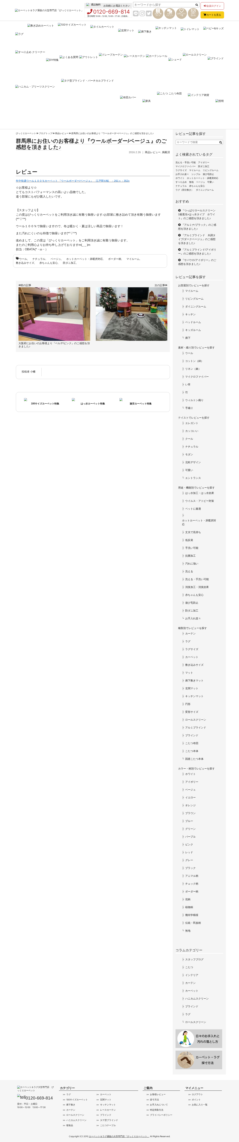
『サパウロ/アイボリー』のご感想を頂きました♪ (197, 262)
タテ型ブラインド (109, 1120)
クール (189, 438)
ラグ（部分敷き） (184, 190)
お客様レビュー (158, 1094)
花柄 (187, 899)
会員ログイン (214, 5)
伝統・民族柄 (193, 922)
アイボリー (203, 162)
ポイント (196, 1099)
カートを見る (214, 14)
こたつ (189, 967)
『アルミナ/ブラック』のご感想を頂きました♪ (197, 226)
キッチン (190, 314)
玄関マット (191, 688)
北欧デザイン (193, 462)
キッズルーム (193, 329)
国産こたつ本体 (194, 758)
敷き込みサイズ (25, 262)
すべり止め (181, 182)
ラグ (187, 641)
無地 (191, 182)
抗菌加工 (190, 555)
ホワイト (180, 178)
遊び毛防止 (208, 174)
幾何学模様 (191, 914)
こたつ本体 (191, 751)
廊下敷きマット (194, 680)
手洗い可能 (191, 547)
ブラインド (191, 735)
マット (189, 672)
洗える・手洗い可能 (186, 162)
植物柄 (189, 907)
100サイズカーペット (77, 1099)
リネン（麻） (193, 368)
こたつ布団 (191, 743)
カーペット (191, 657)
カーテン (190, 633)
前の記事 (26, 285)
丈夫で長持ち (193, 532)
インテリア (191, 975)
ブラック (190, 867)
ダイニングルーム (205, 190)
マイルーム (132, 258)
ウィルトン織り (194, 400)
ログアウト (197, 1094)
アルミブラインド (195, 727)
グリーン (190, 828)
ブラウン (190, 813)
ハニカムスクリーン (197, 998)
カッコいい (191, 430)
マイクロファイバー (186, 166)
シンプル (195, 174)
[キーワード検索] (220, 142)
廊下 (187, 337)
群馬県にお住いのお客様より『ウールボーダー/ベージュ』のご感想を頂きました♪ (112, 133)
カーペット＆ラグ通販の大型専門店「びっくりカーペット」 (119, 1136)
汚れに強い (191, 563)
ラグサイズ (181, 170)
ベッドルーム (193, 322)
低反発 (189, 540)
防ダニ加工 (69, 262)
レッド (189, 852)
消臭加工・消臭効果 (197, 587)
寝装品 (69, 1125)
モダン (189, 454)
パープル (190, 836)
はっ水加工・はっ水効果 (199, 493)
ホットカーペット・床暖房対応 (84, 258)
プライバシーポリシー (161, 1115)
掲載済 (166, 152)
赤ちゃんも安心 (48, 262)
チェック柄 (191, 883)
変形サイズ (191, 711)
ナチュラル (38, 258)
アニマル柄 (191, 875)
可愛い (210, 182)
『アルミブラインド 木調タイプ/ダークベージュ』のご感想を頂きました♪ (196, 239)
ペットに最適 (193, 508)
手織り (189, 407)
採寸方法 (154, 1099)
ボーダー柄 (114, 258)
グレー (189, 860)
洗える (189, 571)
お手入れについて (159, 1104)
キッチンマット (194, 696)
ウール (23, 258)
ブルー (189, 820)
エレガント (191, 423)
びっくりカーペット (26, 133)
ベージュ (56, 258)
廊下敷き (70, 1104)
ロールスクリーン (195, 719)
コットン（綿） (194, 360)
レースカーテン (108, 1110)
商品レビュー (62, 133)
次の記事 (160, 285)
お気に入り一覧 (199, 1104)
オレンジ (190, 805)
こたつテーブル (108, 1125)
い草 (187, 384)
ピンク (189, 844)
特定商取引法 (156, 1110)
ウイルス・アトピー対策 (199, 500)
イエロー (190, 797)
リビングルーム (210, 170)
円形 (187, 704)
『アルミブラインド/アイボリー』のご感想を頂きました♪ (197, 251)
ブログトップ (45, 133)
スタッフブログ (194, 959)
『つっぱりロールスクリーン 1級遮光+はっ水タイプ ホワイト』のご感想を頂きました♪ (198, 214)
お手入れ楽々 (182, 174)
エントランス (193, 477)
